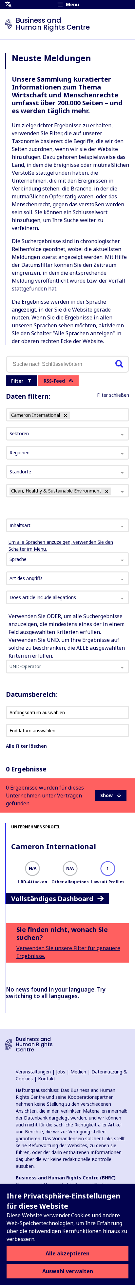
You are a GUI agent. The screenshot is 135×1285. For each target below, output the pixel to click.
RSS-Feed (54, 381)
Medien (78, 1072)
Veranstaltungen (33, 1072)
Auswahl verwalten (67, 1271)
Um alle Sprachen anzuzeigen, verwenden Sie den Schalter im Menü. (61, 545)
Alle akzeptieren (67, 1253)
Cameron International (53, 846)
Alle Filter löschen (26, 746)
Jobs (60, 1072)
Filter (17, 381)
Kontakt (46, 1078)
